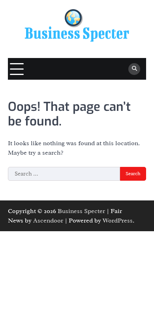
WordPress (118, 220)
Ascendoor (48, 220)
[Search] (134, 69)
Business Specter (81, 211)
